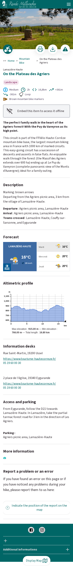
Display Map (34, 560)
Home (11, 61)
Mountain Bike (24, 61)
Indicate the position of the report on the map (39, 507)
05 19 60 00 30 (12, 363)
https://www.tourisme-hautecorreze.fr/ (29, 359)
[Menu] (68, 4)
